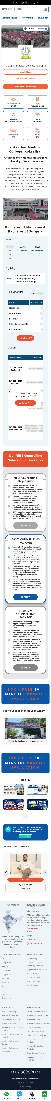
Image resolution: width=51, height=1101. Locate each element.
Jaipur (12, 947)
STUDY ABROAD (28, 18)
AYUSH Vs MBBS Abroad (37, 1011)
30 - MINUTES (25, 694)
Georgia (4, 966)
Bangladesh (6, 962)
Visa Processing (33, 981)
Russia (4, 994)
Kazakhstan (6, 970)
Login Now (27, 403)
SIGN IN (25, 836)
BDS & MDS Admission (10, 1023)
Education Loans (34, 977)
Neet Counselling (8, 1011)
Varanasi (7, 942)
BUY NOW (25, 525)
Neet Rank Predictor (9, 1015)
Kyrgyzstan (6, 974)
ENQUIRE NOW (25, 338)
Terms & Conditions (25, 1082)
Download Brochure (25, 78)
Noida (4, 936)
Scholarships (32, 973)
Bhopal (17, 944)
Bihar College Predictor (36, 1053)
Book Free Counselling (25, 86)
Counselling (32, 958)
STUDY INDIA (43, 18)
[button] (45, 872)
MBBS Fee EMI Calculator (37, 1019)
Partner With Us (35, 943)
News (29, 932)
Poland (4, 990)
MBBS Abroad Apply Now (31, 3)
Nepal (3, 986)
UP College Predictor (35, 1031)
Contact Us (31, 939)
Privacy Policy (25, 1086)
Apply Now (25, 72)
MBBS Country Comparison (38, 1023)
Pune (11, 936)
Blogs (29, 935)
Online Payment (17, 3)
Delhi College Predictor (36, 1035)
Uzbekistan (6, 998)
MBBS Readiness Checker (37, 1015)
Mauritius (5, 982)
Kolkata (20, 939)
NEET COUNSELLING (9, 18)
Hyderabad (17, 942)
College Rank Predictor (10, 1019)
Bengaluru (19, 936)
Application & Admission (37, 969)
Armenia (5, 958)
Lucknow (8, 944)
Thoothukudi (9, 939)
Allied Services (33, 985)
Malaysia (5, 978)
